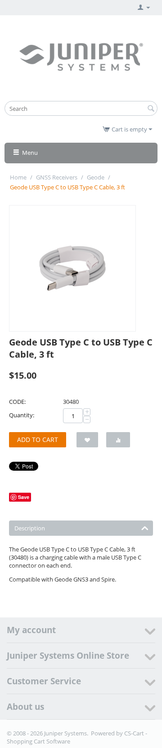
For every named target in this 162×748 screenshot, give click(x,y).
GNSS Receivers (56, 177)
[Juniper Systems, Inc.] (81, 56)
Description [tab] (29, 528)
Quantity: (21, 415)
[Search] (150, 109)
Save (23, 497)
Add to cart (37, 439)
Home (18, 177)
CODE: (17, 402)
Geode (95, 177)
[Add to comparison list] (118, 439)
